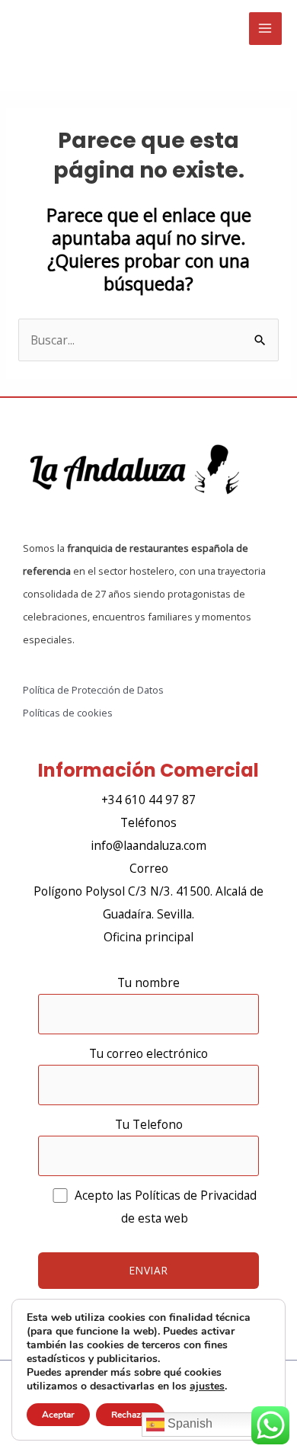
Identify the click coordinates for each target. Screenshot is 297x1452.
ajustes (207, 1386)
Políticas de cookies (68, 713)
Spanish (188, 1423)
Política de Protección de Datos (93, 690)
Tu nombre (148, 982)
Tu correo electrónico (148, 1053)
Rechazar (130, 1415)
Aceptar (58, 1415)
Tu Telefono (149, 1124)
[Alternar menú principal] (265, 28)
